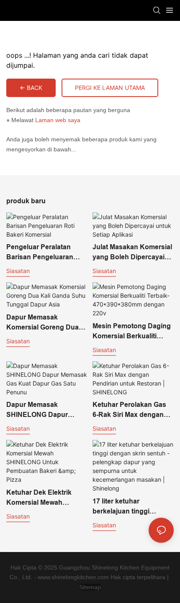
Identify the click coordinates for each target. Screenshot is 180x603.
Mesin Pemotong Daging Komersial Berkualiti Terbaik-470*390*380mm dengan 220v (132, 331)
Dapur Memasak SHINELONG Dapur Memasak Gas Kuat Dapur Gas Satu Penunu (44, 410)
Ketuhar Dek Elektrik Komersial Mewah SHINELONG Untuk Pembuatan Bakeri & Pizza (39, 498)
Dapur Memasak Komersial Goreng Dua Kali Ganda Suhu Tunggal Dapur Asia (42, 323)
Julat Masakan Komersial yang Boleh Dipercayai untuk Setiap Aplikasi (132, 252)
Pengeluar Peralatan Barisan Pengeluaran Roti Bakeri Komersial (40, 252)
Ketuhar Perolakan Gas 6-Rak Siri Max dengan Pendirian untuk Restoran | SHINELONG (130, 410)
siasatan (18, 270)
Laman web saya (57, 120)
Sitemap (90, 587)
